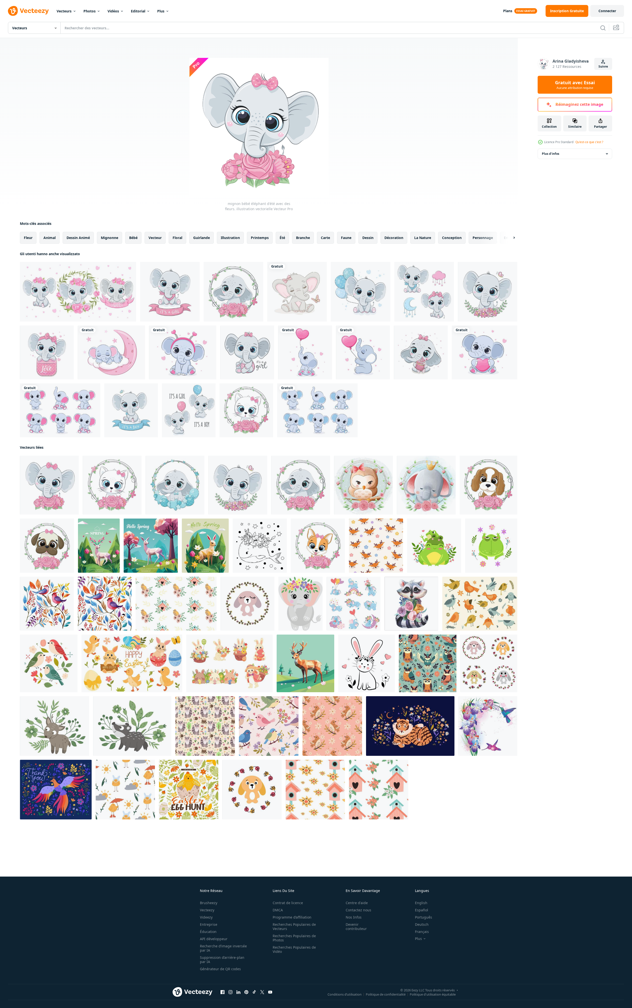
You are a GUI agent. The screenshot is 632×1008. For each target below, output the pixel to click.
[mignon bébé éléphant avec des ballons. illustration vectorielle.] (360, 292)
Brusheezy (208, 902)
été (282, 237)
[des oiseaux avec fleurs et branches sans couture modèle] (332, 726)
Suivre (603, 66)
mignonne (109, 237)
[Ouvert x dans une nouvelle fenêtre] (262, 992)
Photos (89, 11)
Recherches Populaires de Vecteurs (294, 926)
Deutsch (422, 924)
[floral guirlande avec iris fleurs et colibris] (487, 726)
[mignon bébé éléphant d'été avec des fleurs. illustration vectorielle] (49, 485)
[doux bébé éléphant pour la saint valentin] (297, 292)
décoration (393, 237)
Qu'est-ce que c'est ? (589, 142)
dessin (367, 237)
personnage (483, 237)
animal (49, 237)
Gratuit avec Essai (575, 85)
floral (177, 237)
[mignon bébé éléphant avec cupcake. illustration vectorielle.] (421, 352)
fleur (28, 237)
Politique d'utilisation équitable (433, 994)
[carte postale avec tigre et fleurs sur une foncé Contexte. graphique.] (410, 726)
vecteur (155, 237)
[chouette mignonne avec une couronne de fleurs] (363, 485)
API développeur (213, 938)
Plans (507, 10)
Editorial (138, 11)
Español (421, 910)
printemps (260, 237)
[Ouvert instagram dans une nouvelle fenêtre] (230, 992)
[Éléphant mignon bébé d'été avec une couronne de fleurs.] (233, 292)
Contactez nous (358, 910)
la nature (422, 237)
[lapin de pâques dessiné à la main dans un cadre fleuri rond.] (252, 789)
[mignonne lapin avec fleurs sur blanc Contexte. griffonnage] (366, 663)
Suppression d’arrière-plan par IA (222, 959)
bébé (133, 237)
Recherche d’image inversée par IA (223, 948)
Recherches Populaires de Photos (294, 937)
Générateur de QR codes (220, 969)
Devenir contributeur (356, 926)
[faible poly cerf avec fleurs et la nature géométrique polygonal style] (305, 663)
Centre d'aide (357, 902)
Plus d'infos (550, 154)
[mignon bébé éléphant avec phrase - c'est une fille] (170, 292)
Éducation (208, 931)
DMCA (278, 910)
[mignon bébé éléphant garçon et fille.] (424, 292)
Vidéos (113, 11)
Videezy (206, 917)
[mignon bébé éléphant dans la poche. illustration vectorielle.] (47, 352)
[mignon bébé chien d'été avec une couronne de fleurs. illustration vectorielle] (488, 485)
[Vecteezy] (28, 11)
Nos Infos (354, 917)
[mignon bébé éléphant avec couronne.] (487, 292)
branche (303, 237)
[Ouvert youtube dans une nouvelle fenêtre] (270, 992)
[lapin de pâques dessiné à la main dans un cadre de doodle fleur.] (247, 604)
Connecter (607, 10)
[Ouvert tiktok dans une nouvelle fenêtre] (254, 992)
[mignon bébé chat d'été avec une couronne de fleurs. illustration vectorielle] (246, 410)
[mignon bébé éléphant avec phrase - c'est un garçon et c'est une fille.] (189, 410)
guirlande (201, 237)
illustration (230, 237)
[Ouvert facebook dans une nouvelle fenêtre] (222, 992)
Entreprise (208, 924)
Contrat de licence (288, 902)
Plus (160, 11)
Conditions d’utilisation (345, 994)
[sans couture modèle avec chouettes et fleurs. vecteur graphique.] (427, 663)
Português (423, 917)
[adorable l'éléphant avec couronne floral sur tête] (300, 604)
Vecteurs (64, 11)
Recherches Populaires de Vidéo (294, 949)
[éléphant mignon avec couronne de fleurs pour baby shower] (426, 485)
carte (325, 237)
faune (346, 237)
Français (422, 931)
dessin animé (78, 237)
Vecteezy (207, 910)
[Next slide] (510, 238)
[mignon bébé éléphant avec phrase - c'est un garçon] (131, 410)
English (421, 902)
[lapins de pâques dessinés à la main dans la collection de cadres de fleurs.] (488, 663)
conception (452, 237)
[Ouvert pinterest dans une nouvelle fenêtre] (246, 992)
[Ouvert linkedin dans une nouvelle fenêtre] (238, 992)
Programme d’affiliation (292, 917)
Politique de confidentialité (386, 994)
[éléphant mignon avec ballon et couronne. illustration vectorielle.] (175, 485)
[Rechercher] (603, 28)
